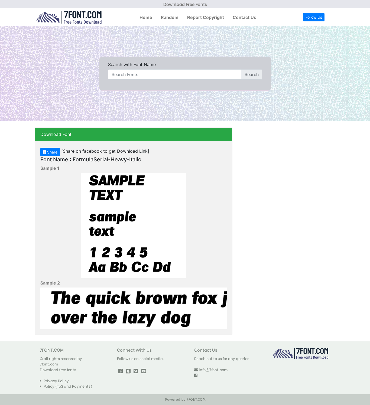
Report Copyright (205, 17)
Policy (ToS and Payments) (66, 386)
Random (169, 17)
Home (145, 17)
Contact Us (244, 17)
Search (252, 74)
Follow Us (314, 17)
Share (51, 152)
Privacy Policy (55, 380)
